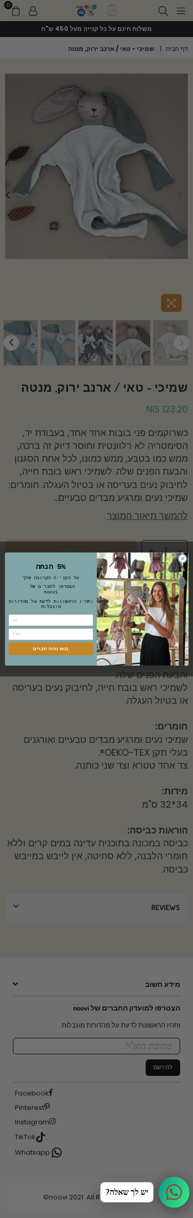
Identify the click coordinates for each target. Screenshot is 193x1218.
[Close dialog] (182, 558)
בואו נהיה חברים (50, 649)
